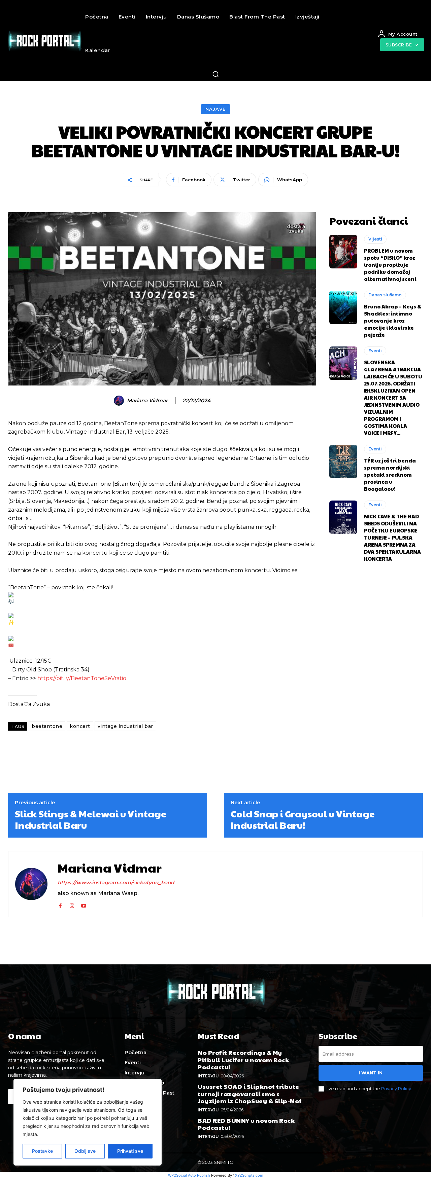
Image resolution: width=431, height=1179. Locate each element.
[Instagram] (71, 904)
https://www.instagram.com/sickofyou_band (116, 882)
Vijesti (375, 239)
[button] (215, 74)
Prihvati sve (130, 1151)
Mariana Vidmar (147, 401)
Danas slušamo (385, 294)
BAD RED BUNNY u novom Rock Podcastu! (246, 1124)
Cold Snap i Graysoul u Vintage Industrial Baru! (303, 819)
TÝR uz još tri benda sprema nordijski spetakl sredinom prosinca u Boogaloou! (390, 474)
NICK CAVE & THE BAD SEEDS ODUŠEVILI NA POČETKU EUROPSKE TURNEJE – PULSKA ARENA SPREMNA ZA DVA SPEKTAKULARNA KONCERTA (392, 537)
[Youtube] (83, 904)
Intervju (208, 1075)
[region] (87, 1122)
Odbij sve (85, 1151)
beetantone (47, 726)
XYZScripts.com (249, 1175)
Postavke (42, 1151)
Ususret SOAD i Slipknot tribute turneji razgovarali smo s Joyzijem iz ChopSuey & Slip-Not (250, 1093)
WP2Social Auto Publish (189, 1175)
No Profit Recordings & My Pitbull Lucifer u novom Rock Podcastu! (243, 1059)
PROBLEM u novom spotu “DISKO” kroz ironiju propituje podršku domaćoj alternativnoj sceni (390, 264)
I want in (371, 1072)
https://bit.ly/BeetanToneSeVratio (81, 678)
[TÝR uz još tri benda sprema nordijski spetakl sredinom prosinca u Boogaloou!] (343, 461)
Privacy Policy (396, 1088)
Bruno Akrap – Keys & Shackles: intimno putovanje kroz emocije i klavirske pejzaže (392, 320)
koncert (80, 726)
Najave (215, 109)
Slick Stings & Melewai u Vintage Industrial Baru (90, 819)
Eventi (375, 350)
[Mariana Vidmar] (120, 401)
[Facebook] (60, 904)
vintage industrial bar (125, 726)
